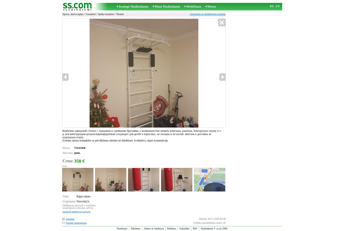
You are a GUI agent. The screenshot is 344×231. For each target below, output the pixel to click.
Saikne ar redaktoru (154, 228)
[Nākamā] (222, 77)
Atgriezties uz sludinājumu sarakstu (208, 14)
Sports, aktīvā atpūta (73, 14)
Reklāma (171, 228)
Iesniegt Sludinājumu (133, 6)
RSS (195, 228)
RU (272, 6)
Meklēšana (193, 6)
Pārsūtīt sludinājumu (76, 223)
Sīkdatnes (135, 228)
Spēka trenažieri (106, 14)
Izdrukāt (70, 219)
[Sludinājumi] (78, 6)
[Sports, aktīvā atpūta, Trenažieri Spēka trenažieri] (77, 180)
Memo (211, 6)
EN (278, 6)
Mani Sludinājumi (167, 6)
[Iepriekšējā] (65, 77)
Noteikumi (122, 228)
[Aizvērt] (222, 23)
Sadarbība (184, 228)
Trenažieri (90, 14)
